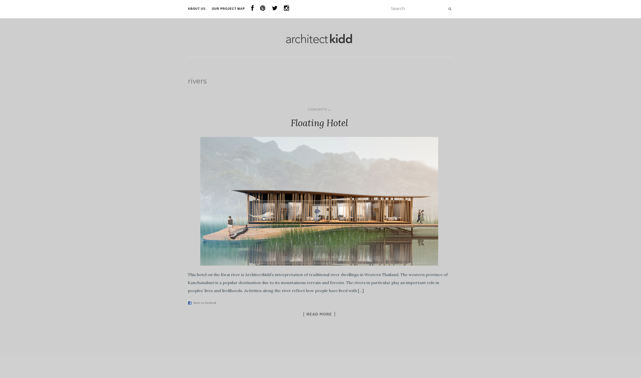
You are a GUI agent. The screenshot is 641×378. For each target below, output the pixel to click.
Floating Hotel (319, 123)
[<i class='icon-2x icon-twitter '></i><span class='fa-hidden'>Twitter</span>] (275, 9)
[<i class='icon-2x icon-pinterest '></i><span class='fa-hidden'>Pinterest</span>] (263, 9)
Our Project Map (228, 8)
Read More (319, 314)
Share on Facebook (204, 303)
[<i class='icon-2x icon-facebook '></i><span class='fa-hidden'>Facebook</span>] (252, 9)
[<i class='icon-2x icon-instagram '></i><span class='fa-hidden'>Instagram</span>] (286, 9)
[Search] (449, 9)
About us (197, 8)
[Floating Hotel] (319, 201)
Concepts (317, 109)
